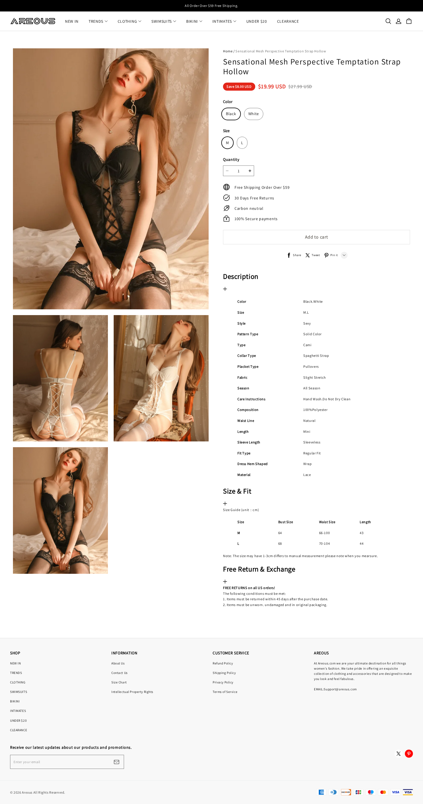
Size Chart (119, 682)
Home (228, 51)
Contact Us (119, 672)
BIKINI (192, 21)
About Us (118, 663)
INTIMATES (222, 21)
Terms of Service (225, 691)
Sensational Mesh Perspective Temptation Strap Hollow (280, 51)
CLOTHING (127, 21)
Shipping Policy (224, 672)
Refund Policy (223, 663)
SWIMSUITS (161, 21)
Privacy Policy (223, 682)
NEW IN (72, 21)
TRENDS (96, 21)
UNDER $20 (256, 21)
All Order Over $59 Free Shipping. (211, 5)
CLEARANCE (288, 21)
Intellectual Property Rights (132, 691)
